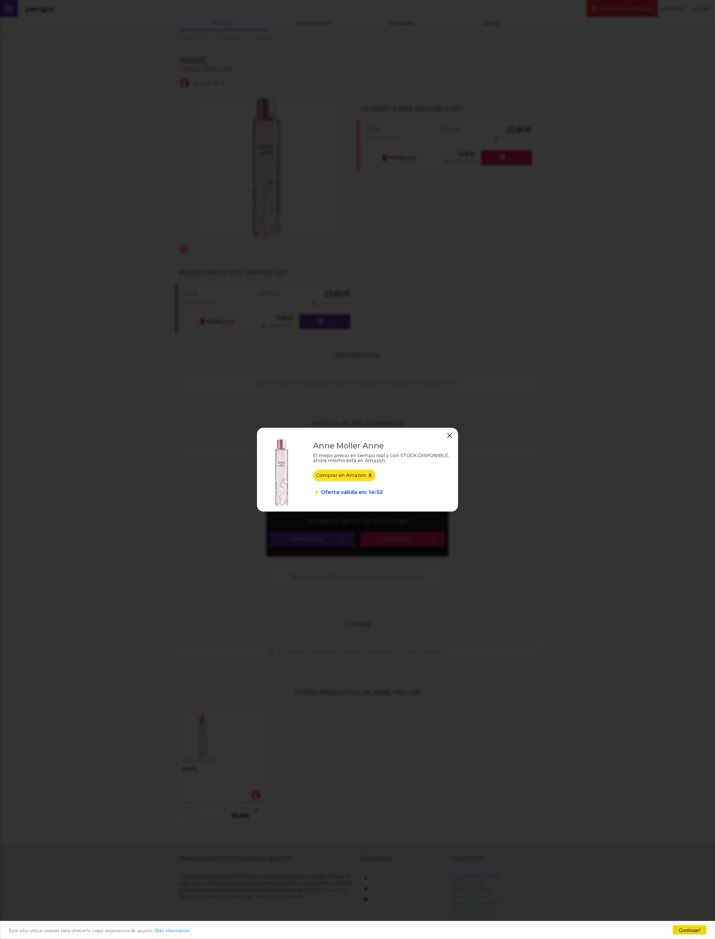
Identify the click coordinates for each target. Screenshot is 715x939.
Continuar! (689, 929)
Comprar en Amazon (342, 475)
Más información (172, 930)
